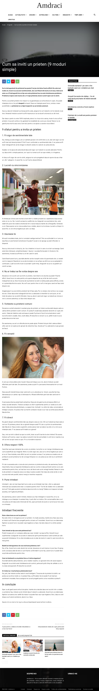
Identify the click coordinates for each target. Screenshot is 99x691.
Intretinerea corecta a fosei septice (81, 107)
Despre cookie (46, 689)
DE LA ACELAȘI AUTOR (25, 635)
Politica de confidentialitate (59, 689)
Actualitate (20, 15)
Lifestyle (11, 19)
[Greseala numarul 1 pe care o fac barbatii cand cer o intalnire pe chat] (11, 646)
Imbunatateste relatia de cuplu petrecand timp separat (51, 628)
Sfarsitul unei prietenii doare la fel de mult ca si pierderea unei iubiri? (54, 654)
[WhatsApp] (17, 81)
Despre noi (37, 689)
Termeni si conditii (88, 689)
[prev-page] (3, 662)
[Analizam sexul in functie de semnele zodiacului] (33, 646)
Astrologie (43, 15)
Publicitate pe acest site (74, 689)
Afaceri (32, 15)
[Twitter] (8, 81)
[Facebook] (4, 81)
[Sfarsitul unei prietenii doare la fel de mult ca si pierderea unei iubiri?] (54, 645)
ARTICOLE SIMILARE (9, 635)
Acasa (10, 15)
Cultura (55, 15)
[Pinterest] (13, 81)
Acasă (3, 25)
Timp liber (78, 15)
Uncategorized (72, 119)
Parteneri (29, 689)
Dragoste (66, 15)
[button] (94, 15)
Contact (23, 689)
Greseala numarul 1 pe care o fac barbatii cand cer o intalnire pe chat (11, 656)
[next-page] (6, 662)
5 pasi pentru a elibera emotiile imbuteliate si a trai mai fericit (16, 628)
